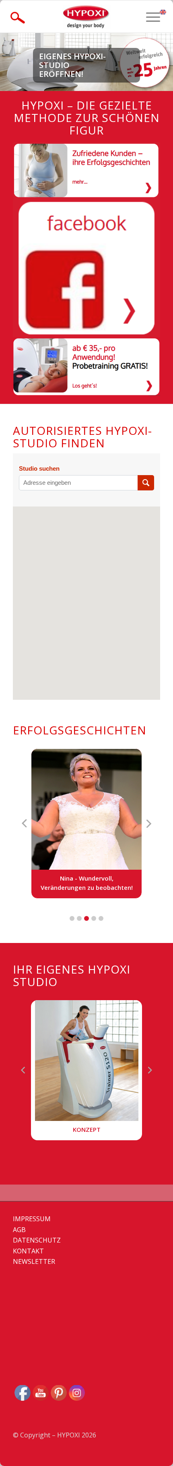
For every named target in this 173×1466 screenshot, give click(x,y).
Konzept (87, 1129)
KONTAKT (28, 1251)
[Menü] (149, 16)
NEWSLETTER (34, 1261)
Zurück (7, 62)
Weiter (166, 62)
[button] (72, 918)
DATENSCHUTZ (37, 1240)
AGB (19, 1229)
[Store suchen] (146, 482)
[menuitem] (149, 16)
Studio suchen (39, 468)
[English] (163, 11)
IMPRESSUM (32, 1218)
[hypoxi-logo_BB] (86, 16)
